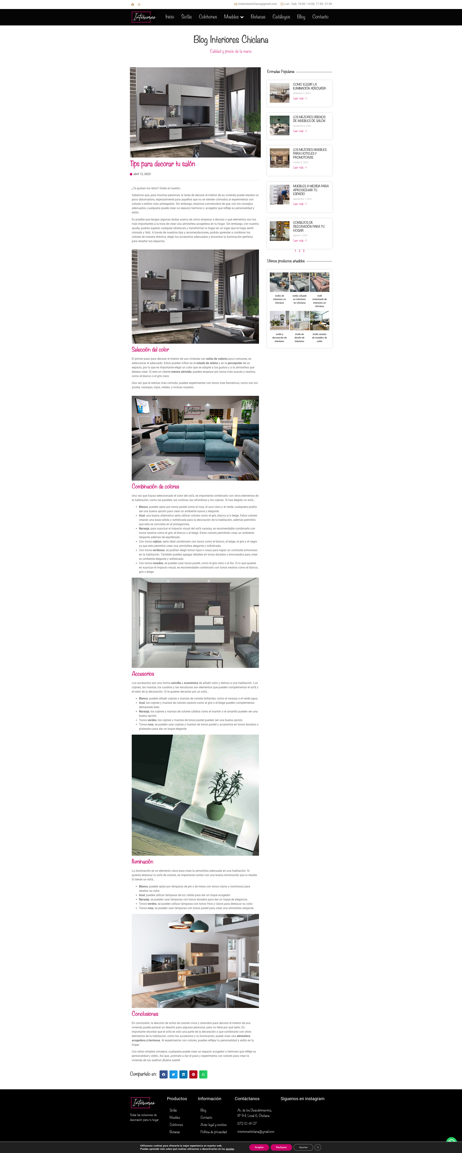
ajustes (230, 1149)
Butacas (258, 17)
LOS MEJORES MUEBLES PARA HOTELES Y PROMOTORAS (309, 153)
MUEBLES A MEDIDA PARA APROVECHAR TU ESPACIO (311, 190)
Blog (301, 17)
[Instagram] (139, 4)
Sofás (186, 17)
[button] (164, 1074)
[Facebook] (132, 4)
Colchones (208, 17)
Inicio (169, 17)
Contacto (320, 17)
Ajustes (303, 1147)
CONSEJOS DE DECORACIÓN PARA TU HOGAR (308, 226)
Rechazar (281, 1147)
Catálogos (281, 17)
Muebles (231, 17)
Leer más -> (300, 98)
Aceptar (259, 1147)
